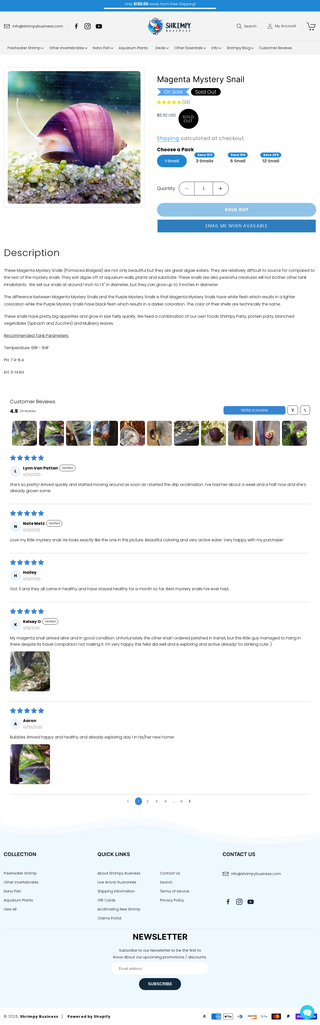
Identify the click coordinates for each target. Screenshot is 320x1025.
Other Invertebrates (21, 882)
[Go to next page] (191, 801)
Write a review (254, 410)
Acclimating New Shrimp (119, 909)
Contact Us (170, 873)
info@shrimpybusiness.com (256, 873)
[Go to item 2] (51, 433)
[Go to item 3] (78, 433)
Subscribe (160, 984)
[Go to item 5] (132, 433)
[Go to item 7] (186, 433)
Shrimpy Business (39, 1016)
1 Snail (176, 162)
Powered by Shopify (89, 1016)
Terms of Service (174, 891)
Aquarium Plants (18, 900)
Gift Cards (107, 900)
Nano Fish (12, 891)
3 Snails (208, 161)
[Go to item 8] (213, 433)
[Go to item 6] (159, 433)
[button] (249, 26)
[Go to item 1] (24, 433)
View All (10, 909)
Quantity (166, 188)
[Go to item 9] (240, 433)
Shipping (168, 138)
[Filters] (293, 410)
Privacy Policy (172, 900)
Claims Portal (109, 918)
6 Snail (241, 161)
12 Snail (274, 161)
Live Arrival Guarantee (117, 882)
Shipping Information (116, 891)
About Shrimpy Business (119, 873)
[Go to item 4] (105, 433)
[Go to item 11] (294, 433)
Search (166, 882)
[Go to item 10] (267, 433)
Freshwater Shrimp (20, 873)
